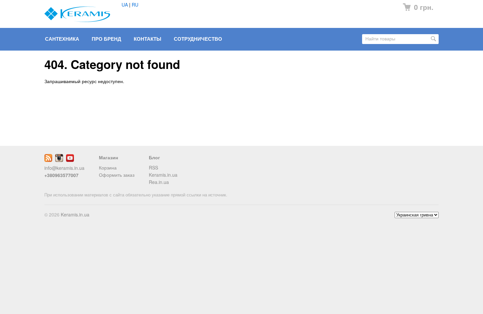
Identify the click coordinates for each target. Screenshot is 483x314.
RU (135, 4)
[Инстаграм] (59, 160)
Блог (154, 157)
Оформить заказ (116, 174)
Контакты (147, 38)
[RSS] (48, 160)
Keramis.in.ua (163, 174)
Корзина (108, 167)
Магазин (108, 157)
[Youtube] (70, 160)
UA (125, 4)
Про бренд (106, 38)
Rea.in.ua (159, 182)
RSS (153, 167)
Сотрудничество (198, 38)
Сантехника (62, 38)
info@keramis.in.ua (64, 168)
